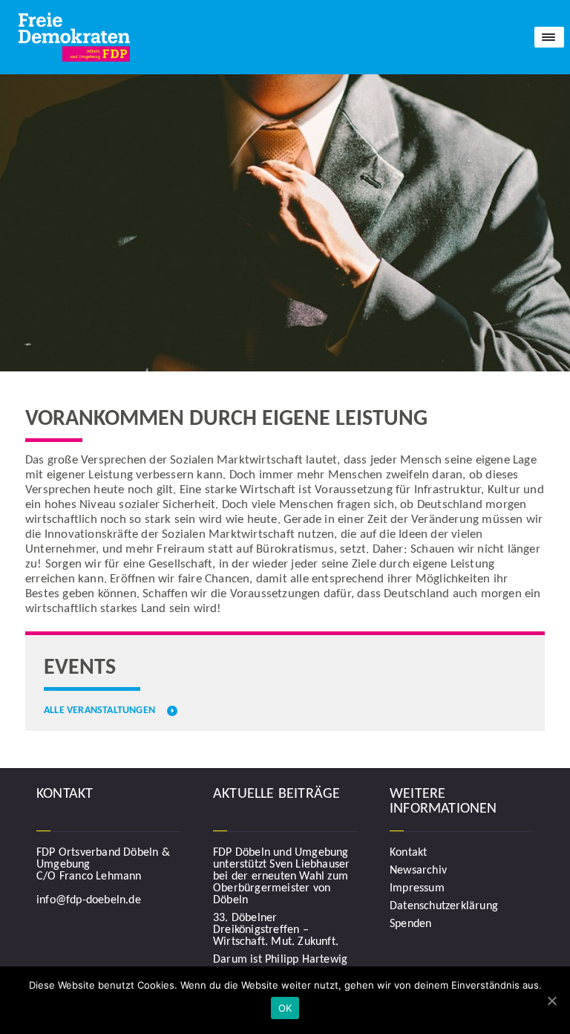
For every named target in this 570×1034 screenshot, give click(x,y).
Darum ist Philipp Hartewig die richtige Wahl (280, 966)
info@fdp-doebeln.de (88, 900)
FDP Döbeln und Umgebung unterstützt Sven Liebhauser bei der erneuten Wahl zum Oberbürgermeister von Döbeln (281, 876)
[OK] (551, 1000)
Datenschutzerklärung (444, 906)
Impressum (417, 888)
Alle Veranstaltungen (99, 711)
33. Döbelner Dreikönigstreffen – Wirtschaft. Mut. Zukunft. (275, 930)
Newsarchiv (418, 871)
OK (285, 1008)
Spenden (410, 924)
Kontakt (408, 853)
